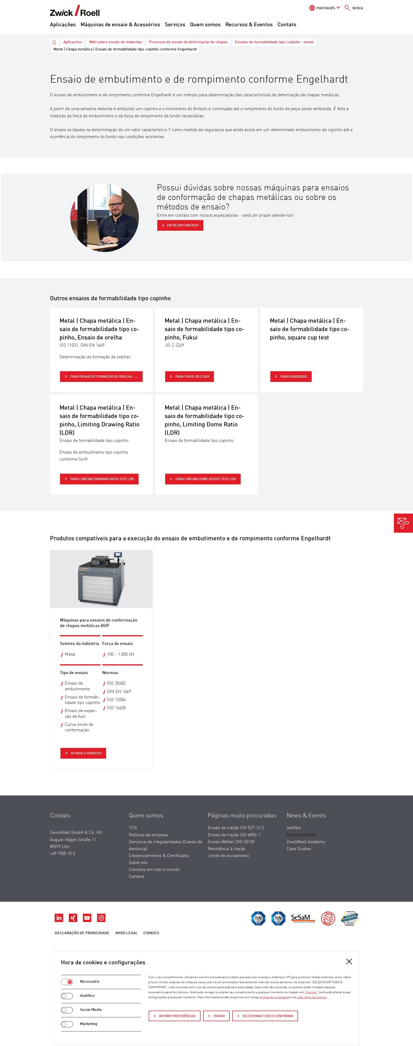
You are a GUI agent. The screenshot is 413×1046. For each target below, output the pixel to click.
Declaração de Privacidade (82, 933)
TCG (133, 828)
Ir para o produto (85, 753)
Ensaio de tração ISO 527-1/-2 (236, 828)
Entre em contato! (183, 225)
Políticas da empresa (148, 835)
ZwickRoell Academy (306, 842)
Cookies (151, 933)
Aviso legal (126, 933)
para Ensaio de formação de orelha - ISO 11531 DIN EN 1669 (106, 376)
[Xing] (73, 921)
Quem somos (205, 24)
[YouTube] (87, 921)
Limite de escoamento (228, 856)
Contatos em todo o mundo (154, 870)
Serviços (175, 24)
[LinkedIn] (59, 921)
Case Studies (299, 849)
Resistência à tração (226, 849)
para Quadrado (293, 376)
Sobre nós (138, 863)
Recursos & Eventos (249, 24)
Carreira (136, 876)
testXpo (294, 828)
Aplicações (63, 24)
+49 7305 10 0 (62, 854)
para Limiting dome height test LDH (205, 479)
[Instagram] (101, 921)
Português (325, 8)
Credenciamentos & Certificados (159, 856)
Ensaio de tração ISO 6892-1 (234, 835)
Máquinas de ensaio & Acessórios (120, 24)
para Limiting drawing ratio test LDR (102, 479)
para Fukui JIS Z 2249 (192, 376)
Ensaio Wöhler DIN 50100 (231, 842)
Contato (286, 24)
